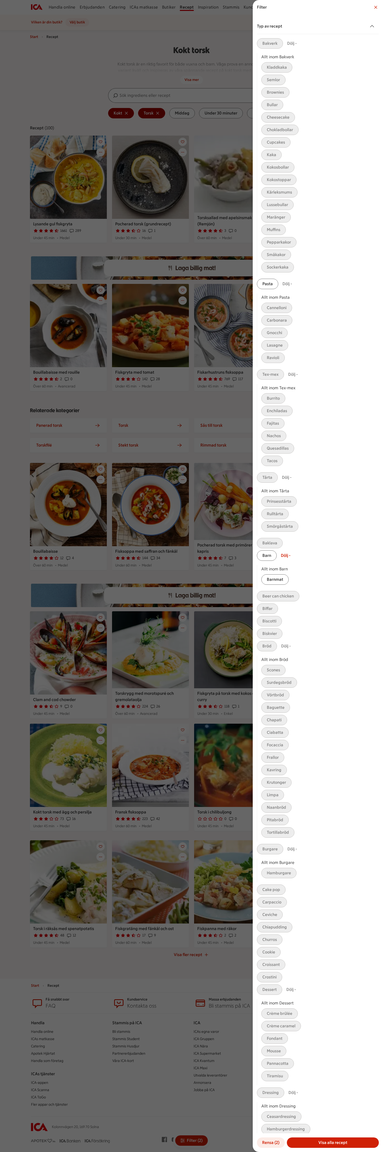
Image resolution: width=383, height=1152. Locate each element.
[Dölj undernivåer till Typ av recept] (373, 26)
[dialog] (318, 576)
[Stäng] (375, 7)
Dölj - (292, 43)
